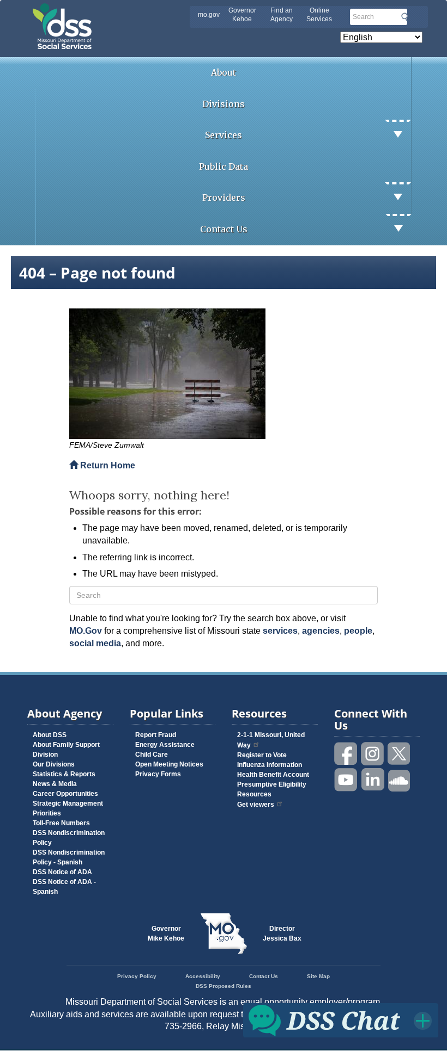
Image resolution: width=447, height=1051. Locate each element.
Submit (404, 17)
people (358, 630)
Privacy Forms (158, 774)
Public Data (223, 166)
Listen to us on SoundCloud (400, 780)
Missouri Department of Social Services (139, 12)
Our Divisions (54, 764)
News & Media (55, 784)
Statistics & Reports (64, 774)
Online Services (319, 15)
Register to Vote (262, 755)
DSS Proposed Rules (223, 986)
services (280, 630)
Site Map (318, 976)
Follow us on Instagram (373, 753)
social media (95, 643)
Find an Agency (281, 15)
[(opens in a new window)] (223, 373)
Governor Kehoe (242, 15)
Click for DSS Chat (340, 1019)
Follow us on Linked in (373, 780)
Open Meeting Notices (169, 764)
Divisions (223, 103)
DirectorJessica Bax (282, 933)
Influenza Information (269, 765)
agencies (321, 630)
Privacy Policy (136, 976)
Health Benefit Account (273, 774)
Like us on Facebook (346, 753)
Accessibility (202, 976)
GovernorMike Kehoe (166, 933)
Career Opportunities (65, 793)
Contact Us (223, 229)
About (223, 72)
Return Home (106, 465)
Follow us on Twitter (400, 753)
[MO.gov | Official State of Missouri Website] (223, 933)
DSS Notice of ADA (62, 872)
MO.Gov (85, 630)
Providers (223, 197)
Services (223, 134)
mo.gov (209, 14)
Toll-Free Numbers (61, 823)
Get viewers (255, 804)
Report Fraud (155, 735)
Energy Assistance (165, 745)
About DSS (50, 735)
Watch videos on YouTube (346, 780)
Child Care (151, 754)
